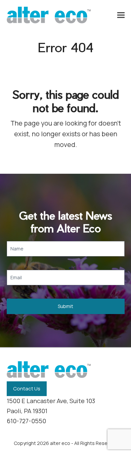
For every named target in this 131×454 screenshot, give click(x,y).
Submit (65, 306)
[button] (121, 15)
